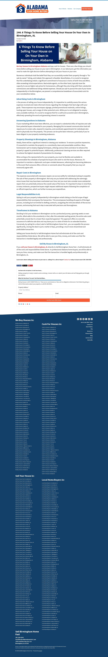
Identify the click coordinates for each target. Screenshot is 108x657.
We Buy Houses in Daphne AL (21, 426)
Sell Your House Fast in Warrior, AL (22, 558)
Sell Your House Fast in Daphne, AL (23, 582)
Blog (91, 335)
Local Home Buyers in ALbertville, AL (50, 594)
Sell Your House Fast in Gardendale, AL (23, 507)
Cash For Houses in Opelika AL (48, 424)
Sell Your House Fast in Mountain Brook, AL (24, 534)
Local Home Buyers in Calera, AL (49, 491)
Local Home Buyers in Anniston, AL (49, 592)
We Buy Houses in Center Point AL (22, 333)
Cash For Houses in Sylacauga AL (49, 396)
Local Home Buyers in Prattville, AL (49, 576)
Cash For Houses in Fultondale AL (49, 353)
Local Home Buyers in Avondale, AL (49, 485)
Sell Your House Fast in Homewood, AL (23, 511)
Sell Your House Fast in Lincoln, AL (22, 526)
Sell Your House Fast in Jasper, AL (22, 520)
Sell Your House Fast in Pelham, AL (22, 536)
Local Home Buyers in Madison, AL (49, 532)
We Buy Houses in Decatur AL (21, 341)
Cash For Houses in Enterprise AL (49, 426)
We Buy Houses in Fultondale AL (22, 349)
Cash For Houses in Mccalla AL (48, 379)
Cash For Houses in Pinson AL (48, 388)
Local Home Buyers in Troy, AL (48, 600)
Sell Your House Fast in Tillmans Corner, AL (24, 602)
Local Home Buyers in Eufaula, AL (49, 629)
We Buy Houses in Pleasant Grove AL (23, 386)
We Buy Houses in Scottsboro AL (22, 450)
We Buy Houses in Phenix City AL (22, 414)
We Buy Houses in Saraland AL (22, 458)
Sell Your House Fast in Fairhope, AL (23, 594)
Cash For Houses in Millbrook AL (49, 452)
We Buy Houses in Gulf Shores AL (22, 466)
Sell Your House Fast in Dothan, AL (22, 564)
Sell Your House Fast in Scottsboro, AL (23, 605)
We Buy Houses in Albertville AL (22, 434)
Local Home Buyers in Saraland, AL (49, 617)
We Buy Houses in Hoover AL (21, 357)
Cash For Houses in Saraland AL (49, 462)
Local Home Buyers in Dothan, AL (49, 568)
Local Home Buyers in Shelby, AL (49, 548)
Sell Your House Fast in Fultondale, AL (23, 505)
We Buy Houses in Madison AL (21, 373)
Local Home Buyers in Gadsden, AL (49, 578)
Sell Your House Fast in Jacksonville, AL (24, 619)
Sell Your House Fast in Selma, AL (22, 600)
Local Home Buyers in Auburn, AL (49, 570)
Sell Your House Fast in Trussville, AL (23, 552)
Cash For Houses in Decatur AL (48, 345)
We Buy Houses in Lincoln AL (21, 371)
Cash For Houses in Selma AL (48, 448)
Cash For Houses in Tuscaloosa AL (49, 402)
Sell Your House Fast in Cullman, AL (23, 495)
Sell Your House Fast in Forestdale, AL (23, 501)
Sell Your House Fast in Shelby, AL (22, 544)
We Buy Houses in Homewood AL (22, 355)
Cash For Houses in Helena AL (48, 357)
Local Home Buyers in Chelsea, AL (49, 495)
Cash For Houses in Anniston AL (49, 436)
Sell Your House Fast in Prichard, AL (23, 586)
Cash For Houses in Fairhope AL (49, 442)
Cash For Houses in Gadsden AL (49, 422)
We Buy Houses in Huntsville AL (22, 361)
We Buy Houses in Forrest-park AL (22, 347)
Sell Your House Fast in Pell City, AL (23, 538)
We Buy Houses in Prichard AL (21, 430)
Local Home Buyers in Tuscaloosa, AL (50, 558)
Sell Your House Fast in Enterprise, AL (23, 578)
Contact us (67, 260)
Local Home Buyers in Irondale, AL (49, 522)
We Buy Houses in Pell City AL (21, 382)
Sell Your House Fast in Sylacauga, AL (23, 548)
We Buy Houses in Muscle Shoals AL (23, 462)
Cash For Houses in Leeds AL (48, 373)
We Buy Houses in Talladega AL (22, 394)
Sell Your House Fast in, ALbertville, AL (23, 590)
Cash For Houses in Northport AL (49, 432)
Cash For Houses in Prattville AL (49, 420)
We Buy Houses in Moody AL (21, 377)
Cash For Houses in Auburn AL (48, 414)
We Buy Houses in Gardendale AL (22, 351)
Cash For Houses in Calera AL (48, 335)
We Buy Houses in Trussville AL (22, 396)
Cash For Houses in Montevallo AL (49, 471)
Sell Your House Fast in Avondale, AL (23, 481)
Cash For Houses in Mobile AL (48, 410)
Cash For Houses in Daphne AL (48, 430)
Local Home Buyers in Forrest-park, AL (50, 507)
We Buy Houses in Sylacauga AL (22, 392)
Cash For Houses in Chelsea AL (48, 339)
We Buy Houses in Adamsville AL (22, 390)
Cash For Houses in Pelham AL (48, 384)
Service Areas (89, 338)
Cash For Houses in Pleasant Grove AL (50, 390)
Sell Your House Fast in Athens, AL (22, 580)
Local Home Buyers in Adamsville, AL (50, 550)
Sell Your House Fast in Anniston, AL (23, 588)
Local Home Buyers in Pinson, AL (49, 544)
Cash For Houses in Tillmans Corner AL (50, 450)
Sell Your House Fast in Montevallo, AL (23, 623)
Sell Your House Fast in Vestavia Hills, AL (24, 556)
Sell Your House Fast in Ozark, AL (22, 611)
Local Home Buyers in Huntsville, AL (50, 520)
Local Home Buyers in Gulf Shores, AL (50, 625)
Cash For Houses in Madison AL (48, 377)
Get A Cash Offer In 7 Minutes (84, 22)
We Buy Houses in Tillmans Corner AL (23, 446)
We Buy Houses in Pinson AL (21, 384)
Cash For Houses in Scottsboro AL (49, 454)
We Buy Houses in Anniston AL (22, 432)
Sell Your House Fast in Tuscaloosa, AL (23, 554)
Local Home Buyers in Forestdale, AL (50, 505)
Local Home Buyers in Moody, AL (49, 536)
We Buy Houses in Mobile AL (21, 406)
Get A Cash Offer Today (87, 322)
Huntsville (90, 340)
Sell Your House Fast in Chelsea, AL (23, 491)
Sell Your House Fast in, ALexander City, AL (24, 607)
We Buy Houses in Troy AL (21, 440)
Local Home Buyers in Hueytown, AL (50, 518)
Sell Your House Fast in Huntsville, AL (23, 516)
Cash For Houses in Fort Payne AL (49, 464)
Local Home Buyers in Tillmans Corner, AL (51, 605)
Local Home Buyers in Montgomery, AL (50, 564)
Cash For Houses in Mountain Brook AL (50, 382)
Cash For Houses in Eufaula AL (48, 473)
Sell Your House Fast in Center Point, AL (24, 489)
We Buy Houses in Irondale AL (21, 363)
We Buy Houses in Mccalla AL (21, 375)
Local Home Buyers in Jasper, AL (49, 524)
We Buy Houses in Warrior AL (21, 402)
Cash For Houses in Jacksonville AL (49, 468)
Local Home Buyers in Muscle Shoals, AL (50, 621)
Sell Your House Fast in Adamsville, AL (23, 546)
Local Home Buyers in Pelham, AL (49, 540)
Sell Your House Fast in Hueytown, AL (23, 514)
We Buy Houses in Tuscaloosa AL (22, 398)
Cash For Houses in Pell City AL (48, 386)
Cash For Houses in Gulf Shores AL (49, 469)
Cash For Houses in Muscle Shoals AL (50, 466)
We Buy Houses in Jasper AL (21, 365)
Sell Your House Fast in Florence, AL (23, 568)
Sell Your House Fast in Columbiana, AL (23, 493)
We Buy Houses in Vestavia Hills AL (23, 400)
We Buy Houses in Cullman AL (21, 339)
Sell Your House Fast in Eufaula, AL (22, 625)
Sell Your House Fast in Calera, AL (22, 487)
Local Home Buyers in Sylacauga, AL (50, 552)
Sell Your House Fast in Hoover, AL (22, 512)
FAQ (92, 329)
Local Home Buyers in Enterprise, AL (50, 582)
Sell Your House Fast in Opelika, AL (23, 576)
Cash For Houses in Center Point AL (49, 337)
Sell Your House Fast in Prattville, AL (23, 572)
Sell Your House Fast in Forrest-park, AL (24, 503)
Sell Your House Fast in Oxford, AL (22, 592)
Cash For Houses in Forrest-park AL (49, 351)
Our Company (77, 9)
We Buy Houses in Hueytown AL (22, 359)
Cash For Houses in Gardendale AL (49, 355)
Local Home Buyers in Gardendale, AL (50, 511)
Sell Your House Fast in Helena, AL (22, 509)
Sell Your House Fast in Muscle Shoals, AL (24, 617)
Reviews (70, 9)
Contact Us (90, 324)
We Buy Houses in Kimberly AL (22, 367)
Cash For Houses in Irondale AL (48, 367)
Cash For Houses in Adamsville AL (49, 394)
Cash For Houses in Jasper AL (48, 369)
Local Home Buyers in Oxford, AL (49, 596)
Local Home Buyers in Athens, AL (49, 584)
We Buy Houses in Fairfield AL (21, 343)
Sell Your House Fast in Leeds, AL (22, 524)
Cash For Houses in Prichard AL (48, 434)
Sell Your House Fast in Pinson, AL (22, 540)
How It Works (62, 9)
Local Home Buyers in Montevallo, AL (50, 627)
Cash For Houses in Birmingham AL (49, 333)
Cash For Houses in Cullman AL (48, 343)
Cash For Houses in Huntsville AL (49, 365)
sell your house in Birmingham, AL (34, 247)
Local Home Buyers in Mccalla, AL (49, 534)
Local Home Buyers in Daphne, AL (49, 586)
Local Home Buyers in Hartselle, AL (49, 613)
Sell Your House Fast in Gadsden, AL (23, 574)
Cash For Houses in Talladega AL (49, 398)
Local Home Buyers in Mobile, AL (49, 566)
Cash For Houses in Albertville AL (49, 438)
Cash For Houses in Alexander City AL (50, 456)
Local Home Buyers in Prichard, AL (49, 590)
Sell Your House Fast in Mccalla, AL (22, 530)
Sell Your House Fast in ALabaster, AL (23, 479)
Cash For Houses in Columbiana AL (49, 341)
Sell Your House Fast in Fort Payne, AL (23, 615)
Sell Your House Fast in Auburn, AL (22, 566)
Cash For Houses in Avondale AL (49, 329)
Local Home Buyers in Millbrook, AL (49, 607)
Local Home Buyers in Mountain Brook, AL (51, 538)
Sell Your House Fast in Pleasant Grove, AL (24, 542)
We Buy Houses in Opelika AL (21, 420)
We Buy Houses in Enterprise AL (22, 422)
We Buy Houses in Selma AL (21, 444)
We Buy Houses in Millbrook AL (22, 448)
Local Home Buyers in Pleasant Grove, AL (51, 546)
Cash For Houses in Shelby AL (48, 392)
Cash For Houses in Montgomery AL (49, 408)
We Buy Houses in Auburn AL (21, 410)
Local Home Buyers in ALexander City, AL (51, 611)
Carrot (40, 651)
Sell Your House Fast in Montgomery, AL (24, 560)
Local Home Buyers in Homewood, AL (50, 514)
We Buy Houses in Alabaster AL (22, 323)
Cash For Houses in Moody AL (48, 380)
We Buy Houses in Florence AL (22, 412)
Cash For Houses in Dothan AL (48, 412)
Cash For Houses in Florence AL (49, 416)
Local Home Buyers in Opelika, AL (49, 580)
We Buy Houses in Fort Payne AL (22, 460)
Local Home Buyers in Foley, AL (49, 602)
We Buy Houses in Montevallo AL (22, 468)
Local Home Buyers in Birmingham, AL (50, 489)
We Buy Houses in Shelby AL (21, 388)
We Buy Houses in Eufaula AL (21, 469)
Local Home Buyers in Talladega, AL (50, 554)
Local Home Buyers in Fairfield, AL (49, 503)
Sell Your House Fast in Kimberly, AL (23, 522)
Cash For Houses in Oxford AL (48, 440)
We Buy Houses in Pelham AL (21, 380)
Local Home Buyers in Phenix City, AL (50, 574)
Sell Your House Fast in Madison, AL (23, 528)
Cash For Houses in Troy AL (48, 444)
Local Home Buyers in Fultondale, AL (50, 509)
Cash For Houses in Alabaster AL (49, 327)
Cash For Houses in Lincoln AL (48, 375)
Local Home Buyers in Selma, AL (49, 603)
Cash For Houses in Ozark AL (48, 460)
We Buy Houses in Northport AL (22, 428)
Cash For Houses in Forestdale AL (49, 349)
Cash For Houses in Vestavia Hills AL (50, 404)
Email (56, 293)
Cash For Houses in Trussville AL (49, 400)
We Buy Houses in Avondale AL (22, 325)
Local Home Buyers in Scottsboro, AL (50, 609)
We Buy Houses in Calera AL (21, 331)
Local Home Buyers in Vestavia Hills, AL (50, 560)
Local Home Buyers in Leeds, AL (49, 528)
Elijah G (20, 41)
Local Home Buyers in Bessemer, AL (50, 487)
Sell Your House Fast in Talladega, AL (23, 550)
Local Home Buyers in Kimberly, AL (49, 526)
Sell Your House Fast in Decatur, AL (23, 497)
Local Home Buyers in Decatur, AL (49, 501)
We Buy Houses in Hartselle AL (22, 454)
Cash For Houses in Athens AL (48, 428)
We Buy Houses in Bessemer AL (22, 327)
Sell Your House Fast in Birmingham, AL (23, 485)
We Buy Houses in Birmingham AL (22, 329)
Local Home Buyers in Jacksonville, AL (50, 623)
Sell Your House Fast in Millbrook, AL (23, 603)
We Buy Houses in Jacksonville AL (22, 464)
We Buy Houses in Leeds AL (21, 369)
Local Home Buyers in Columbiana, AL (50, 497)
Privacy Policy (89, 333)
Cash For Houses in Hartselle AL (49, 458)
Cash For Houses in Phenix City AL (49, 418)
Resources (90, 331)
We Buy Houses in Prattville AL (22, 416)
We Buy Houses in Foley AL (21, 442)
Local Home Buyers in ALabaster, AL (50, 483)
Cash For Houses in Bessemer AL (49, 331)
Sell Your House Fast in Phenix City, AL (23, 570)
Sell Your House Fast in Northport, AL (23, 584)
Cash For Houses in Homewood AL (49, 359)
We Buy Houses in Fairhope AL (22, 438)
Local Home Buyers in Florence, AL (49, 572)
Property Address (23, 287)
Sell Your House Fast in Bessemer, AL (23, 483)
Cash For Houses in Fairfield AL (48, 347)
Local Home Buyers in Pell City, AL (49, 542)
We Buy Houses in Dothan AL (21, 408)
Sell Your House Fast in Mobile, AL (22, 562)
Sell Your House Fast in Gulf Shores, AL (23, 621)
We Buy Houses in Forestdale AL (22, 345)
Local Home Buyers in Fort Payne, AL (50, 619)
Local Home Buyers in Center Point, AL (50, 493)
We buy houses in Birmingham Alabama (32, 66)
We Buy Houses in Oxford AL (21, 436)
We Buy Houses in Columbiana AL (22, 337)
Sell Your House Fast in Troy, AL (22, 596)
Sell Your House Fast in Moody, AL (22, 532)
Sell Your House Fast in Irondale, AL (23, 518)
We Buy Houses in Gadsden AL (22, 418)
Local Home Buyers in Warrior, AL (49, 562)
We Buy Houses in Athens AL (21, 424)
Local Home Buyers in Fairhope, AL (49, 598)
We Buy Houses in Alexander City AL (23, 452)
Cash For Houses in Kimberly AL (49, 371)
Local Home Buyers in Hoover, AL (49, 516)
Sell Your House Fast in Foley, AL (22, 598)
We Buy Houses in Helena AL (21, 353)
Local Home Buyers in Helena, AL (49, 512)
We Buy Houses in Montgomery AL (22, 404)
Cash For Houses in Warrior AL (48, 406)
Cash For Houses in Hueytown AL (49, 363)
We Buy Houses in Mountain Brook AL (23, 379)
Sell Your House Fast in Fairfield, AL (23, 499)
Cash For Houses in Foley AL (48, 446)
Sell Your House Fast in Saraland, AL (23, 613)
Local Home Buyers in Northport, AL (50, 588)
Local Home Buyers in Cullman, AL (49, 499)
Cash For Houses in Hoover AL (48, 361)
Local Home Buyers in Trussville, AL (49, 556)
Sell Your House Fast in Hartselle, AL (23, 609)
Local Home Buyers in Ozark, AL (49, 615)
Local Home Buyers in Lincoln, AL (49, 530)
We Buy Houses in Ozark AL (21, 456)
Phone (20, 293)
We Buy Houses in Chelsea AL (21, 335)
